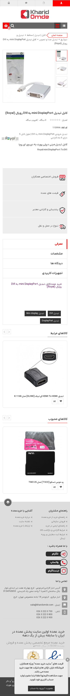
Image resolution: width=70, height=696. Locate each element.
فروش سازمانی (58, 521)
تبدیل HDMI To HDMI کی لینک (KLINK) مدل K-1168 (39, 396)
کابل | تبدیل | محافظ (36, 35)
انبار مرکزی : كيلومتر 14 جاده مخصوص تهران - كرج (36, 597)
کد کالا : (64, 127)
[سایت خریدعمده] (35, 14)
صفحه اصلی (56, 35)
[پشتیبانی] (26, 3)
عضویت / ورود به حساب (41, 688)
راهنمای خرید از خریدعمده (53, 517)
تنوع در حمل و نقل (48, 226)
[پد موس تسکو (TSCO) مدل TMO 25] (40, 453)
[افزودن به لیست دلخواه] (61, 401)
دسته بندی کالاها (64, 26)
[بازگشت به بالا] (8, 502)
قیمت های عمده (49, 193)
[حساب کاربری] (61, 3)
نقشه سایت (24, 521)
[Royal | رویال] (10, 139)
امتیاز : (64, 120)
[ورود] (9, 3)
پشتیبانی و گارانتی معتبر (45, 209)
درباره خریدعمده (22, 517)
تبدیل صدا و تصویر (48, 39)
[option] (61, 55)
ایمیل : (45, 605)
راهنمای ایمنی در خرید (55, 525)
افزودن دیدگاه (32, 120)
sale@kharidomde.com (41, 605)
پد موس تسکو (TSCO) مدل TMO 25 (46, 482)
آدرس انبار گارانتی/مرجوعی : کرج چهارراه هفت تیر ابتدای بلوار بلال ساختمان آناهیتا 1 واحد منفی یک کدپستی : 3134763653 (31, 590)
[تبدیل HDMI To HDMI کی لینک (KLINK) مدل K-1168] (40, 367)
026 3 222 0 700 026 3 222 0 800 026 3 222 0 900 (44, 614)
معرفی (59, 244)
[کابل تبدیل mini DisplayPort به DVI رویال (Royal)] (61, 55)
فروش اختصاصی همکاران (44, 176)
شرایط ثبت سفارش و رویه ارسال (53, 536)
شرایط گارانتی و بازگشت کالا (52, 530)
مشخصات (57, 254)
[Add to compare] (54, 401)
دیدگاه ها (57, 263)
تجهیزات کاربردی (52, 273)
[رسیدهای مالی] (44, 3)
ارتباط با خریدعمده (21, 525)
